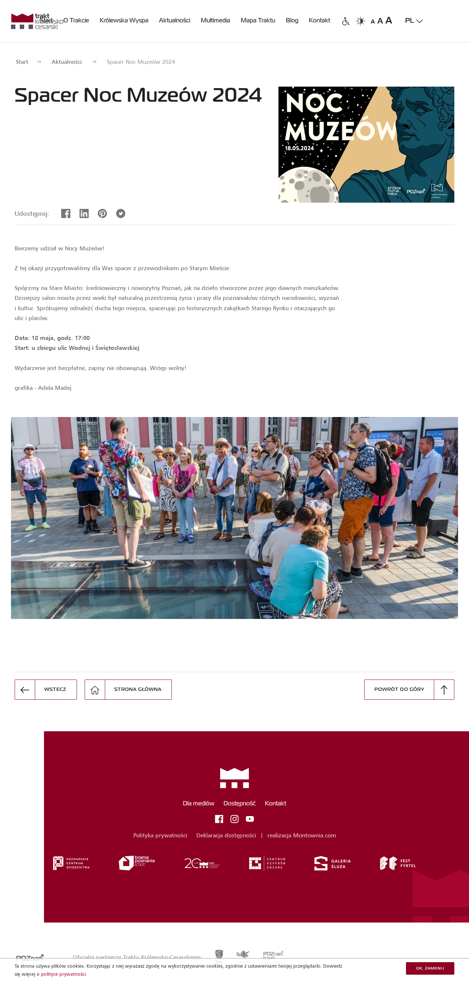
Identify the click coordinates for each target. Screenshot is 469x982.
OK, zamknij (430, 968)
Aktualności (67, 61)
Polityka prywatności (160, 835)
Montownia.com (314, 835)
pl (409, 21)
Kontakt (275, 804)
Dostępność (240, 804)
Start (22, 61)
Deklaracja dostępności (226, 835)
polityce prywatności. (64, 974)
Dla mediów (198, 804)
